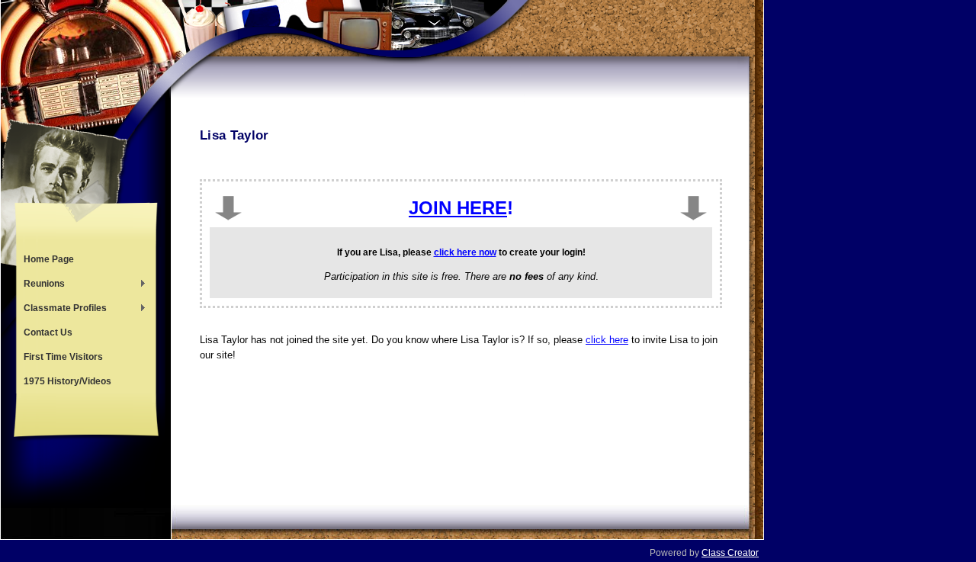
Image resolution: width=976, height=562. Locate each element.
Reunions (40, 285)
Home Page (49, 259)
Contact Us (48, 332)
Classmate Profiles (61, 309)
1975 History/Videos (67, 381)
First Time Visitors (63, 357)
